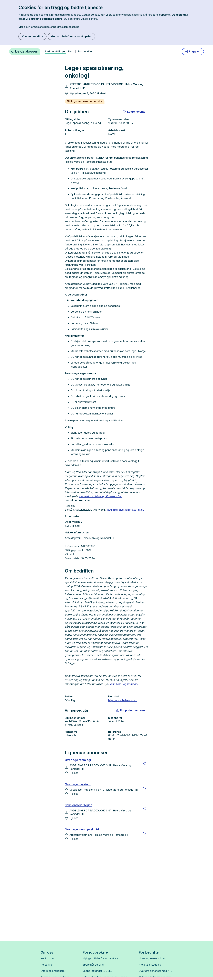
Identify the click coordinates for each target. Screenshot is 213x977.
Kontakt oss (48, 958)
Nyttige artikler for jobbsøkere (100, 958)
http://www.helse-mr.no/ (122, 700)
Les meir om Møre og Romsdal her (100, 496)
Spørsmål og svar (93, 964)
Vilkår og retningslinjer (152, 958)
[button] (130, 710)
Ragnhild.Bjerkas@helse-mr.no (125, 509)
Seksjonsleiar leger (78, 805)
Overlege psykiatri (78, 784)
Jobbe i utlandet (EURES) (98, 970)
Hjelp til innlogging (150, 964)
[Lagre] (144, 763)
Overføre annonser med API (155, 970)
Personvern (47, 964)
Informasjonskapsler (53, 970)
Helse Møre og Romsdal (123, 684)
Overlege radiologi (78, 760)
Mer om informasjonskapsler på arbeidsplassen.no (48, 26)
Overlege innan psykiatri (82, 829)
